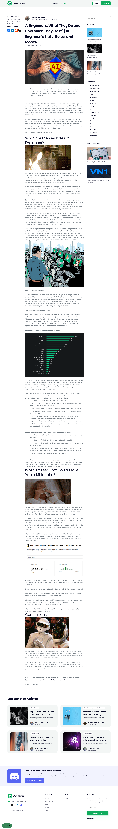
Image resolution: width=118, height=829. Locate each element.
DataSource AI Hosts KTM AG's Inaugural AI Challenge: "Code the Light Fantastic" (42, 739)
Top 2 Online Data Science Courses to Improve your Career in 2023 (42, 713)
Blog (64, 3)
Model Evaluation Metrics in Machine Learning (94, 713)
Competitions (57, 3)
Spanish (47, 798)
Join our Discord (33, 780)
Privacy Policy (90, 818)
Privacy (47, 810)
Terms (47, 807)
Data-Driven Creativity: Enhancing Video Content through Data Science (94, 739)
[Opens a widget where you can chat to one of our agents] (7, 825)
